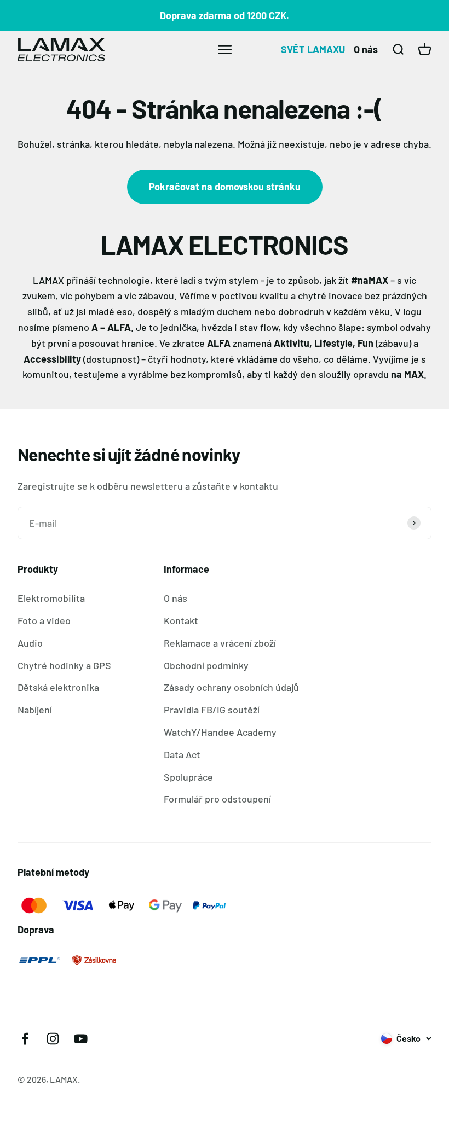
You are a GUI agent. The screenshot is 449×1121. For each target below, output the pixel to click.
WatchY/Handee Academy (220, 732)
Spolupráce (188, 777)
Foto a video (44, 620)
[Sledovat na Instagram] (52, 1038)
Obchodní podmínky (206, 665)
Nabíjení (35, 710)
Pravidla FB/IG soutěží (212, 710)
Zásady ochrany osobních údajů (231, 687)
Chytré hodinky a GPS (64, 665)
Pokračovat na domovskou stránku (225, 187)
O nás (366, 49)
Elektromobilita (51, 598)
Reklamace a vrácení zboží (220, 643)
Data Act (182, 754)
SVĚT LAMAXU (313, 49)
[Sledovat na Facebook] (25, 1038)
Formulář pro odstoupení (217, 799)
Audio (30, 643)
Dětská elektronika (58, 687)
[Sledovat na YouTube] (80, 1038)
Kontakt (181, 620)
